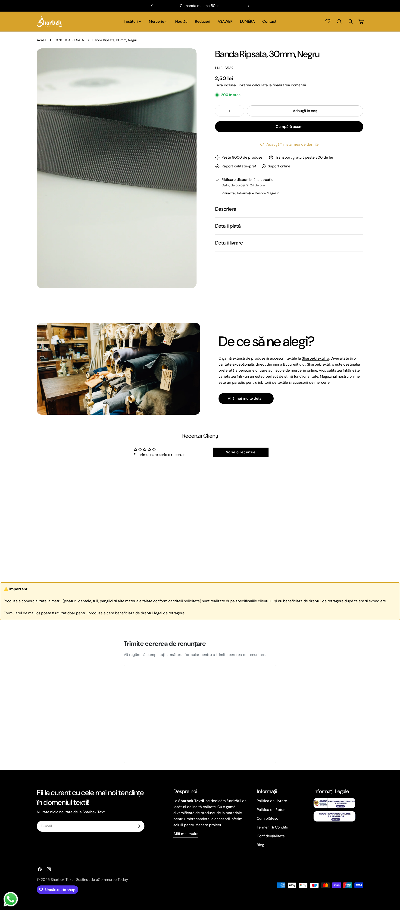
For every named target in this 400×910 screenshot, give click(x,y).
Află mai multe (185, 833)
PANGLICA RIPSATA (69, 40)
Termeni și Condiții (272, 827)
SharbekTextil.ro (315, 358)
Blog (260, 844)
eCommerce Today (112, 879)
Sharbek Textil (63, 879)
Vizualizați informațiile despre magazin (250, 193)
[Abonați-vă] (139, 826)
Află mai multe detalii (246, 398)
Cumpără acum (289, 126)
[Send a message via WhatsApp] (10, 899)
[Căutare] (339, 21)
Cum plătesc (267, 818)
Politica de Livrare (272, 800)
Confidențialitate (271, 836)
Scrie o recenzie (241, 452)
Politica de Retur (271, 809)
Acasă (41, 40)
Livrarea (244, 85)
